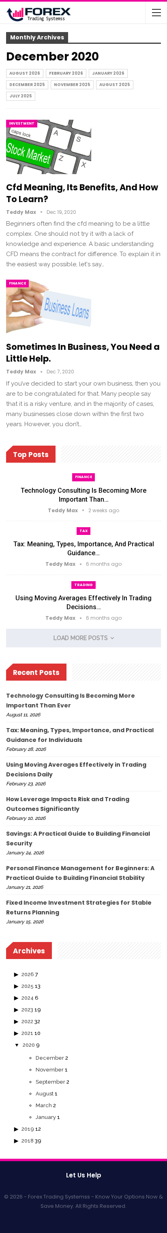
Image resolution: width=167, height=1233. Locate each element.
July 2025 (20, 96)
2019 (27, 1129)
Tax (83, 530)
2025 (27, 986)
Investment (21, 123)
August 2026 (24, 73)
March (44, 1105)
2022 (27, 1021)
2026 (27, 974)
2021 (27, 1033)
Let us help (83, 1175)
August (45, 1094)
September (50, 1082)
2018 (27, 1141)
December (50, 1058)
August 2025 (114, 85)
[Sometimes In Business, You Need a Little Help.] (48, 307)
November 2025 (72, 85)
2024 (27, 998)
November (50, 1070)
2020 (29, 1045)
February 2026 (66, 73)
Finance (17, 283)
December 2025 (27, 85)
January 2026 (108, 73)
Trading (83, 584)
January (46, 1117)
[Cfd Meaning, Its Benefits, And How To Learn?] (48, 147)
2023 (27, 1010)
